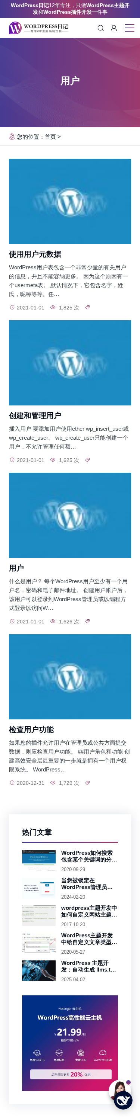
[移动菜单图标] (129, 28)
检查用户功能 (31, 729)
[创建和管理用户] (70, 362)
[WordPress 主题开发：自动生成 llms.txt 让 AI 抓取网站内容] (39, 970)
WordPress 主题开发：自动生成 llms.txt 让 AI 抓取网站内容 (88, 966)
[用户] (70, 515)
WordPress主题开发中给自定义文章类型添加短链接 (89, 939)
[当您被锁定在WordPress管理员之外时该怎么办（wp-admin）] (39, 888)
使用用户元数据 (35, 254)
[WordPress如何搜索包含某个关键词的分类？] (39, 860)
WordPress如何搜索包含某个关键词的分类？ (87, 856)
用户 (16, 568)
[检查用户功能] (70, 676)
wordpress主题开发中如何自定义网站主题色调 (89, 911)
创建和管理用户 (35, 415)
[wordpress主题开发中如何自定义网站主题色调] (39, 915)
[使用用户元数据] (70, 201)
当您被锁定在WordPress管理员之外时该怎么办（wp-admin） (87, 883)
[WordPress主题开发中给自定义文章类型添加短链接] (39, 943)
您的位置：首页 (36, 137)
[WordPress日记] (38, 28)
